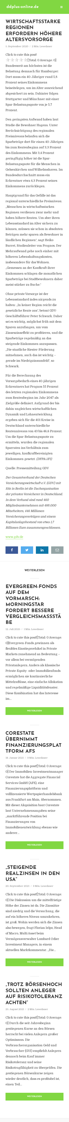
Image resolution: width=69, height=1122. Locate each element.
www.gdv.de (14, 537)
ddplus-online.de (22, 7)
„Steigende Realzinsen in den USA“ (33, 873)
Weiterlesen (34, 711)
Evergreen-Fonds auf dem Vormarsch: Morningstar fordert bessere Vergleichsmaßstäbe (33, 604)
